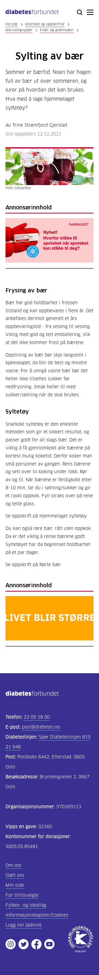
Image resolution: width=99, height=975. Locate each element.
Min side (15, 885)
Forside (12, 24)
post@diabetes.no (41, 727)
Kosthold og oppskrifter (45, 24)
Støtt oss (15, 875)
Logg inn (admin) (24, 925)
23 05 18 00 (37, 717)
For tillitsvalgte (22, 895)
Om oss (13, 865)
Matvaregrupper (19, 30)
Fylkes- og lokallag (26, 905)
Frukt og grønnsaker (57, 30)
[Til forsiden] (32, 13)
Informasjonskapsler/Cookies (37, 915)
